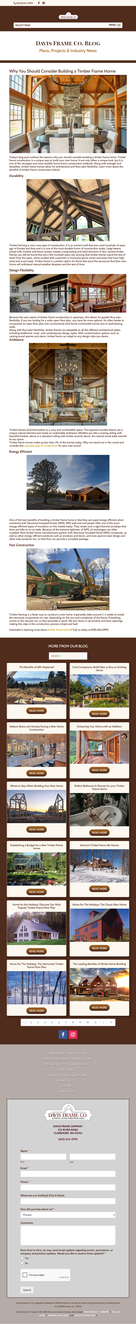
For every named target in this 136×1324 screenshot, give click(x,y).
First (22, 1161)
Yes (27, 1258)
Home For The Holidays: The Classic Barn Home (99, 904)
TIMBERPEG (104, 1312)
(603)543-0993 (25, 3)
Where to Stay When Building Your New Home (36, 785)
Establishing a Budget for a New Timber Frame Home (36, 847)
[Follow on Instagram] (73, 1034)
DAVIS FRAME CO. (91, 1312)
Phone (25, 1181)
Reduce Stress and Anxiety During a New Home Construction (37, 728)
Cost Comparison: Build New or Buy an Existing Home (99, 669)
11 (95, 1022)
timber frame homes (59, 629)
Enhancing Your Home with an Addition (99, 726)
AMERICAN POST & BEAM (58, 1315)
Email (24, 1168)
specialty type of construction (41, 445)
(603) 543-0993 (68, 1139)
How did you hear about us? (37, 1209)
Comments (26, 1222)
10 (87, 1022)
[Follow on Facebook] (63, 1034)
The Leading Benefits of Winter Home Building (99, 964)
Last (71, 1161)
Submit (27, 1290)
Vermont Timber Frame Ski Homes (99, 845)
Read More (36, 710)
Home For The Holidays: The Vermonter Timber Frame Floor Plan (36, 965)
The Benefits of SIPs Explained (36, 667)
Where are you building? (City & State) (42, 1195)
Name (24, 1151)
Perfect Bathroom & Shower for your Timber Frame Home (99, 787)
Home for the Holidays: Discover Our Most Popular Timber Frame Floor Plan (37, 906)
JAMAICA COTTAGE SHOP (85, 1315)
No (26, 1263)
